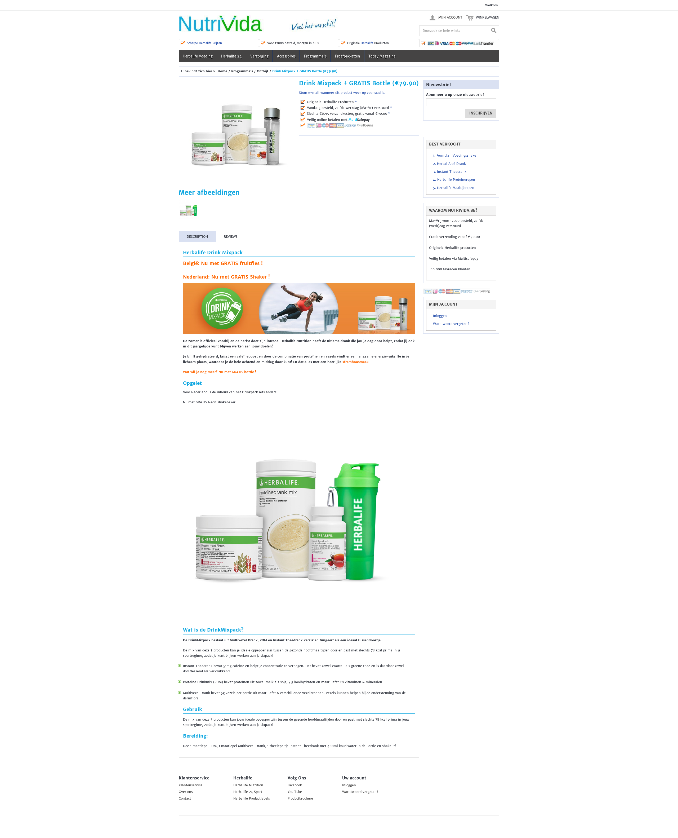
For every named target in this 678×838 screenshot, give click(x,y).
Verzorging (259, 56)
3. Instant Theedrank (449, 172)
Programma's (315, 56)
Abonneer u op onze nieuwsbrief (455, 94)
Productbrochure (300, 798)
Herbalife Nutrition (248, 785)
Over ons (186, 792)
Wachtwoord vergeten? (451, 324)
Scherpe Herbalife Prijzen (204, 43)
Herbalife (367, 43)
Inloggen (440, 316)
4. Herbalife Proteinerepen (454, 180)
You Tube (295, 792)
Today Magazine (381, 56)
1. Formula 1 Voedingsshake (454, 155)
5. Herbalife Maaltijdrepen (453, 188)
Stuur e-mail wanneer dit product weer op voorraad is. (342, 93)
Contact (185, 798)
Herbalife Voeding (198, 56)
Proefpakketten (347, 56)
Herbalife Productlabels (251, 798)
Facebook (295, 785)
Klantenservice (190, 785)
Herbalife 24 (231, 56)
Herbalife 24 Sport (247, 792)
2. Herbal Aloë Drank (449, 164)
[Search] (494, 30)
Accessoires (286, 56)
